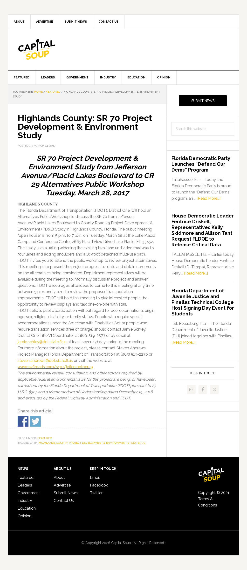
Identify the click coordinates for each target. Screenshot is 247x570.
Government (29, 493)
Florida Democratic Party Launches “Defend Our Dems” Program (201, 164)
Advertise (62, 485)
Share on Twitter (35, 421)
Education (27, 508)
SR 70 (141, 442)
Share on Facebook (23, 421)
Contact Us (64, 500)
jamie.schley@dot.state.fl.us (42, 341)
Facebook (99, 485)
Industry (25, 500)
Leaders (25, 485)
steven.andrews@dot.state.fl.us (45, 360)
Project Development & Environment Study (102, 442)
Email (95, 477)
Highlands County (53, 442)
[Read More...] (208, 198)
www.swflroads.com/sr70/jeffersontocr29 (55, 367)
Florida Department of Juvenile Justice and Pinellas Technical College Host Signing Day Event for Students (203, 302)
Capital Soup (49, 49)
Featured (44, 438)
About (59, 477)
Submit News (203, 101)
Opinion (24, 516)
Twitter (96, 493)
